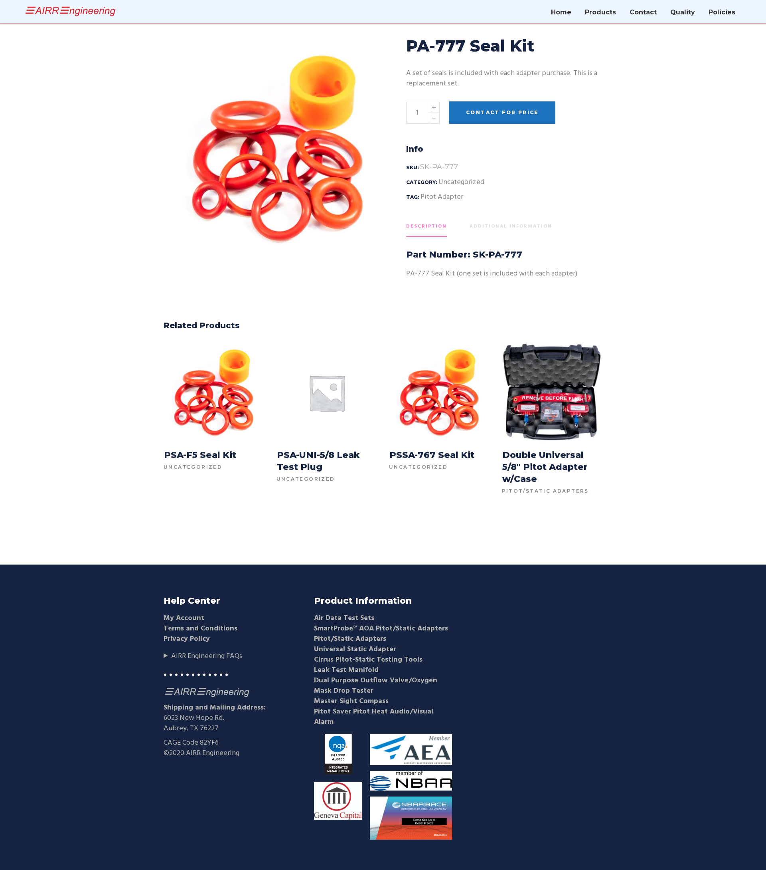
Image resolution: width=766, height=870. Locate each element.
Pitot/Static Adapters (545, 491)
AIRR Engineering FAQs (206, 656)
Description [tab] (426, 226)
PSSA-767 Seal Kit (431, 455)
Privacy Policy (187, 639)
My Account (184, 618)
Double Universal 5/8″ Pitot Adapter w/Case (545, 467)
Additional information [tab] (511, 226)
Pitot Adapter (442, 197)
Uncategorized (461, 182)
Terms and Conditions (200, 628)
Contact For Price (502, 112)
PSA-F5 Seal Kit (200, 455)
